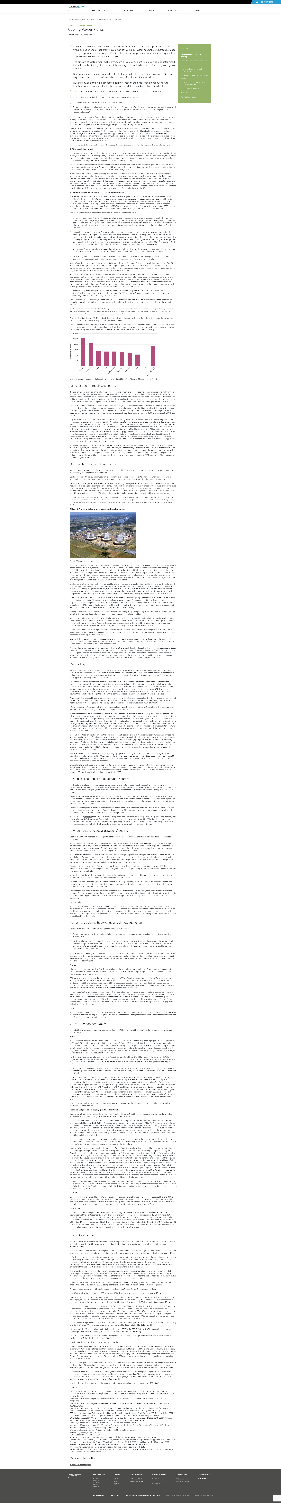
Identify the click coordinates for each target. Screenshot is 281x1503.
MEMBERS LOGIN (244, 2)
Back (81, 1247)
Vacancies (95, 1484)
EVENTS (197, 11)
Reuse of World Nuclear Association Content (143, 1495)
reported (88, 817)
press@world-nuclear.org (183, 1481)
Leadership (96, 1480)
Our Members (96, 1482)
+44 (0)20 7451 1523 (182, 1480)
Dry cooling (185, 65)
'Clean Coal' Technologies (80, 1465)
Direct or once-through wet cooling (192, 56)
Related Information (188, 97)
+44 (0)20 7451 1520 (136, 1478)
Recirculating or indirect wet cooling (194, 61)
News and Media (128, 11)
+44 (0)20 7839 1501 (136, 1480)
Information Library (78, 19)
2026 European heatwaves (191, 89)
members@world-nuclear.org (159, 1480)
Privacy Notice (98, 1495)
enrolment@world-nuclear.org (159, 1485)
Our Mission (96, 1478)
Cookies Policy (115, 1495)
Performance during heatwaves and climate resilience (193, 84)
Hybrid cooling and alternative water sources (192, 70)
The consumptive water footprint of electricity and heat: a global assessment (122, 1449)
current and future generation (95, 19)
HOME (69, 19)
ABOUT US (151, 11)
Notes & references (188, 93)
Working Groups (174, 11)
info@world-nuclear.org (137, 1481)
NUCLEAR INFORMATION (100, 11)
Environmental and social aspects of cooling (194, 77)
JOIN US (229, 2)
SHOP (235, 2)
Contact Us (96, 1486)
